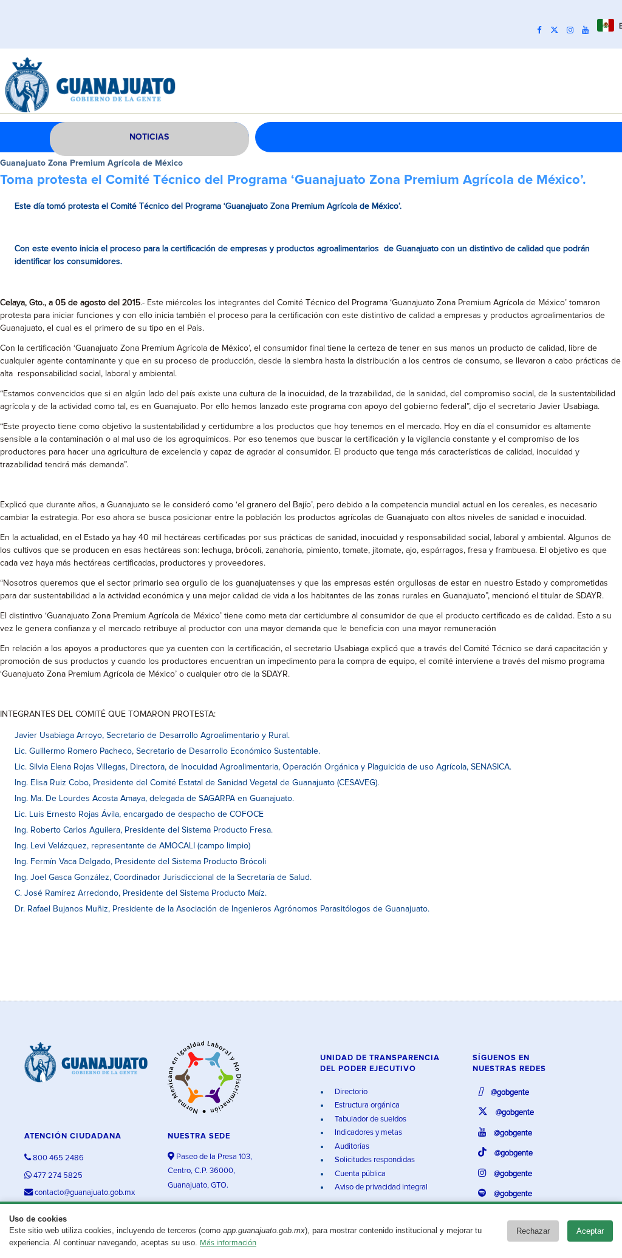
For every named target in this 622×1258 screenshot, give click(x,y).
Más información (228, 1243)
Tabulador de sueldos (369, 1119)
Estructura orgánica (366, 1105)
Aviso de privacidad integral (380, 1187)
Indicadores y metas (367, 1133)
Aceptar (590, 1231)
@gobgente (509, 1093)
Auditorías (351, 1147)
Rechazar (533, 1231)
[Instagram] (573, 30)
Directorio (350, 1092)
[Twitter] (557, 30)
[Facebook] (542, 30)
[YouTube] (588, 30)
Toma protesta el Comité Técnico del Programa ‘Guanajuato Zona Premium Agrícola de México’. (293, 180)
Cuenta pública (359, 1174)
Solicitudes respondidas (374, 1160)
